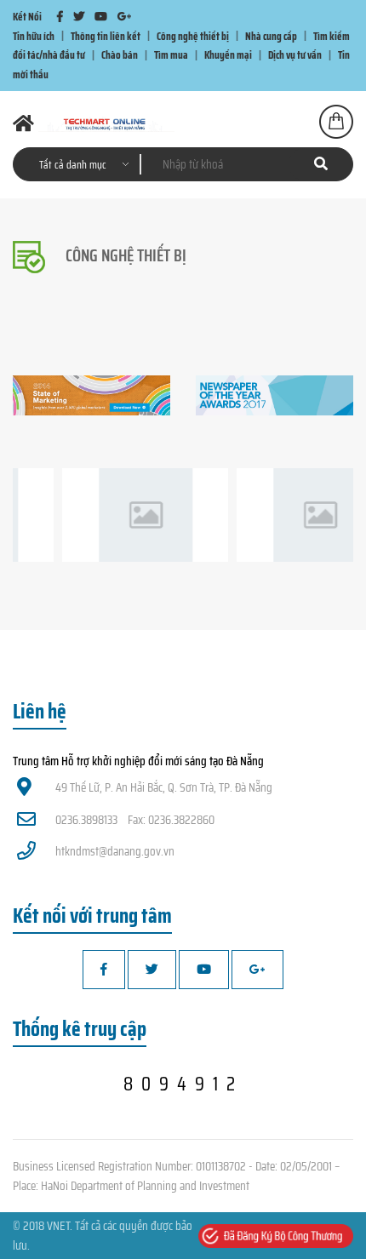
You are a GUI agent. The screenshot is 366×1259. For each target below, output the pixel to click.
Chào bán (119, 55)
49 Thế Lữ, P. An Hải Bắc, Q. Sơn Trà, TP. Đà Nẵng (163, 787)
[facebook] (60, 16)
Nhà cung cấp (271, 35)
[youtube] (101, 16)
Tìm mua (171, 55)
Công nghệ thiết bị (193, 35)
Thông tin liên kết (105, 35)
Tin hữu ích (33, 35)
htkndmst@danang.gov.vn (114, 851)
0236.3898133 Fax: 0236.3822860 (134, 820)
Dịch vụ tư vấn (295, 55)
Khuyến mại (228, 55)
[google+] (124, 16)
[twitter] (79, 16)
